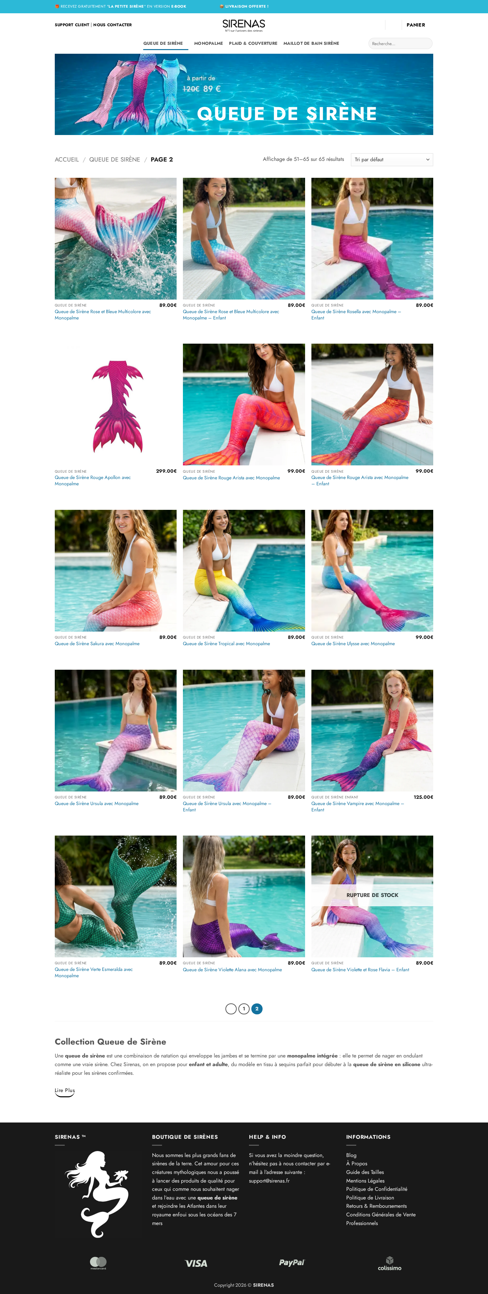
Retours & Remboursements (376, 1206)
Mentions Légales (365, 1181)
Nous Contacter (112, 25)
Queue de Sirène (163, 43)
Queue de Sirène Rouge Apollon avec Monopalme (93, 480)
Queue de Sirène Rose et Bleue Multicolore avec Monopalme (103, 314)
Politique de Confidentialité (376, 1189)
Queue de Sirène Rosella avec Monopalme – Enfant (356, 314)
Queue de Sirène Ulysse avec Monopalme (353, 644)
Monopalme (208, 43)
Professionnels (362, 1223)
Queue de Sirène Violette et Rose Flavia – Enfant (360, 970)
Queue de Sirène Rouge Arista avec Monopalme (231, 478)
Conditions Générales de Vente (381, 1214)
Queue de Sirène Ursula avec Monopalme (96, 803)
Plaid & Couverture (253, 43)
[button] (393, 25)
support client (72, 25)
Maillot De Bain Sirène (312, 43)
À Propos (356, 1163)
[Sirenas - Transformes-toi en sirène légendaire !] (244, 25)
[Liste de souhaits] (377, 25)
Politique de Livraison (370, 1197)
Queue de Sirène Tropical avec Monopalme (226, 644)
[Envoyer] (426, 43)
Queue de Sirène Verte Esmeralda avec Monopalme (94, 972)
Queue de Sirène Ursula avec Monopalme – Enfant (227, 806)
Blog (351, 1155)
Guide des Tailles (365, 1172)
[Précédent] (231, 1009)
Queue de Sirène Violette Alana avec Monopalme (232, 970)
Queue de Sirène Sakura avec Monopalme (97, 644)
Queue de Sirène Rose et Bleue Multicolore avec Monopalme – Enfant (231, 314)
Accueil (67, 159)
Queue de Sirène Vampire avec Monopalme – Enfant (357, 806)
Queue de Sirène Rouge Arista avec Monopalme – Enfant (359, 480)
